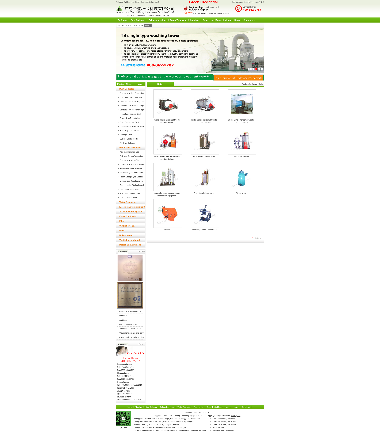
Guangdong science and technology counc (136, 333)
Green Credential (203, 2)
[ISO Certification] (130, 281)
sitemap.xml (235, 416)
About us (138, 407)
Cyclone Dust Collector (129, 139)
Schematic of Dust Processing (132, 93)
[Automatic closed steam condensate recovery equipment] (167, 175)
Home (129, 407)
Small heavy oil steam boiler (204, 157)
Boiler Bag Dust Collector (130, 131)
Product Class (124, 84)
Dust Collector (138, 20)
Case (205, 20)
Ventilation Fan (127, 226)
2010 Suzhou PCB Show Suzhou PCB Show (211, 13)
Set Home (236, 2)
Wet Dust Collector (127, 143)
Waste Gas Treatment (130, 147)
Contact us (249, 20)
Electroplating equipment (132, 207)
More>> (141, 84)
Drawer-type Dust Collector (131, 118)
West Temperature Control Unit (204, 230)
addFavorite (245, 2)
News (237, 20)
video (228, 20)
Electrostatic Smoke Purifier (131, 169)
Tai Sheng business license (130, 329)
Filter (122, 221)
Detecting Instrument (130, 245)
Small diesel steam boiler (204, 193)
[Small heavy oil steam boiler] (204, 138)
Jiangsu (150, 15)
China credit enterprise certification (133, 337)
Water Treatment (178, 20)
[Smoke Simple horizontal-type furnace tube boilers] (167, 102)
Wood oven (241, 193)
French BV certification (128, 324)
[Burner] (167, 212)
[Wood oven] (242, 175)
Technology (199, 407)
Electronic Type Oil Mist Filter (131, 173)
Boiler (122, 230)
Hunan (158, 15)
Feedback (254, 2)
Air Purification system (130, 211)
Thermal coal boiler (241, 157)
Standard (194, 20)
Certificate (122, 252)
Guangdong (140, 15)
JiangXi (166, 15)
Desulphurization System (130, 189)
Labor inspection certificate (130, 311)
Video (228, 407)
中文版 (261, 2)
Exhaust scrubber (158, 20)
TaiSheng (122, 20)
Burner (167, 230)
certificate (217, 20)
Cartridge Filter (126, 135)
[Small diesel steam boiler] (204, 175)
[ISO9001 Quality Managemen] (130, 308)
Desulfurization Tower (128, 198)
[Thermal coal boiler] (242, 138)
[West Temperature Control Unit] (204, 212)
